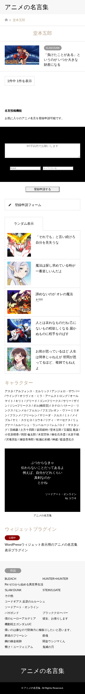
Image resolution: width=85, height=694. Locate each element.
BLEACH (10, 578)
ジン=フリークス (20, 405)
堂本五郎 (55, 429)
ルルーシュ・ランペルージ (32, 425)
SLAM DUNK (13, 590)
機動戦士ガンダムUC (18, 624)
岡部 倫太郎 (28, 434)
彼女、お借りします (55, 618)
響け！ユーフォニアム (19, 647)
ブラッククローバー (55, 613)
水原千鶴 (73, 434)
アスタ (9, 391)
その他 (9, 595)
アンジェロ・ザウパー (65, 391)
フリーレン (30, 415)
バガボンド (12, 613)
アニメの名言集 (43, 515)
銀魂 (45, 635)
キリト (19, 401)
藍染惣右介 (67, 439)
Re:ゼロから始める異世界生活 (24, 584)
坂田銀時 (42, 429)
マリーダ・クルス (50, 415)
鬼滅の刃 (48, 647)
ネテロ (55, 405)
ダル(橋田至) (41, 405)
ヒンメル (21, 410)
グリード (31, 401)
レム (54, 425)
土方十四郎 (27, 429)
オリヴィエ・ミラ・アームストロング (44, 396)
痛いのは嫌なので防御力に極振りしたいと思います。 (39, 630)
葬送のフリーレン (16, 635)
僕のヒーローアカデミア (20, 618)
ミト (67, 415)
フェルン (34, 410)
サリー (67, 401)
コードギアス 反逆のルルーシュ (25, 601)
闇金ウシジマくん (53, 641)
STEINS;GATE (51, 590)
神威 (55, 439)
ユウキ (38, 420)
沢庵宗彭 (11, 439)
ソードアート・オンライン (22, 607)
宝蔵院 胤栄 (71, 429)
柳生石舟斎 (58, 434)
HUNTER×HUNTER (55, 578)
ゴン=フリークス (50, 401)
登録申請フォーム (28, 205)
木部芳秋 (43, 434)
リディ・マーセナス (58, 420)
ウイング (11, 396)
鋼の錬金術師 (13, 641)
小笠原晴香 (12, 434)
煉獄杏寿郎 (27, 439)
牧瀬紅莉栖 (43, 439)
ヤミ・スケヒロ (22, 420)
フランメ (15, 415)
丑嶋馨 (14, 429)
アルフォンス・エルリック (32, 391)
